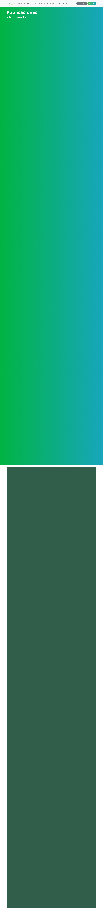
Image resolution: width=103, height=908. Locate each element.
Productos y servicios (33, 3)
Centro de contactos (64, 3)
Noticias (54, 3)
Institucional (22, 3)
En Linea (91, 3)
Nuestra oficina (46, 3)
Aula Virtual (81, 3)
